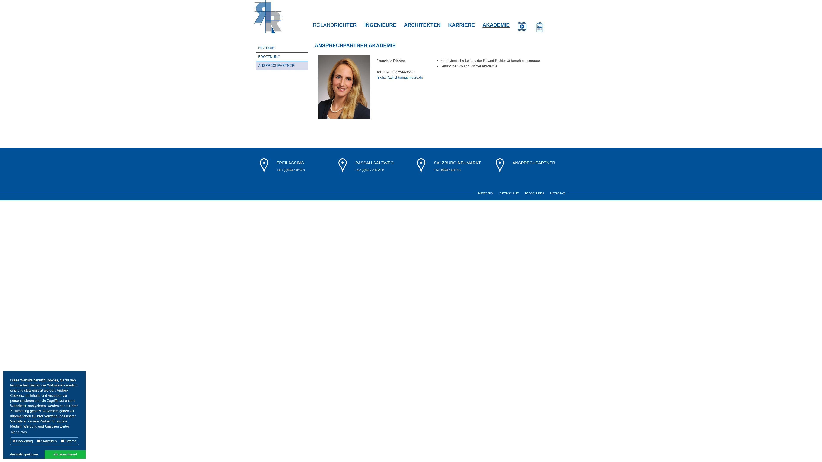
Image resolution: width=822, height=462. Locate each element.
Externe (70, 441)
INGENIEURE (380, 25)
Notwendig (24, 441)
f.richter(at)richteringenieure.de (400, 77)
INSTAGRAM (557, 193)
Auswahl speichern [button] (24, 454)
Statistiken (48, 441)
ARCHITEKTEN (422, 25)
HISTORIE (266, 48)
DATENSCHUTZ (509, 193)
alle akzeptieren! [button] (65, 454)
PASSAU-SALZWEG (374, 163)
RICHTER (335, 25)
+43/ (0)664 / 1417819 (447, 170)
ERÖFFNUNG (269, 57)
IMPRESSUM (485, 193)
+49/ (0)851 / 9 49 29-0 (369, 170)
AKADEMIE (496, 25)
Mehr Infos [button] (19, 432)
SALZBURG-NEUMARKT (457, 163)
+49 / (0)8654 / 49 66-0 (291, 170)
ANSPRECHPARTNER (276, 65)
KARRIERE (461, 25)
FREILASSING (290, 163)
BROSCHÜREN (534, 193)
